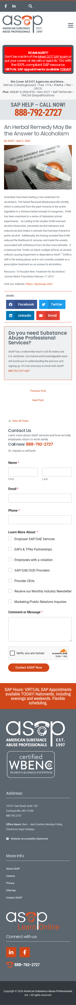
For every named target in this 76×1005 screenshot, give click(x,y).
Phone (14, 510)
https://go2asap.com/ (39, 284)
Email (13, 489)
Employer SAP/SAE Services (34, 539)
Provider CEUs (24, 581)
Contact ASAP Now (28, 667)
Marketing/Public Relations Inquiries (40, 602)
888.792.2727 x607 (19, 370)
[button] (30, 6)
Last (45, 479)
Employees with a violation (33, 560)
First (11, 479)
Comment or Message (25, 612)
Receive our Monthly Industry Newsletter (43, 591)
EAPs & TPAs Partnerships (33, 549)
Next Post (38, 400)
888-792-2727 (37, 112)
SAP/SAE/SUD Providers (32, 570)
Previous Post (38, 390)
